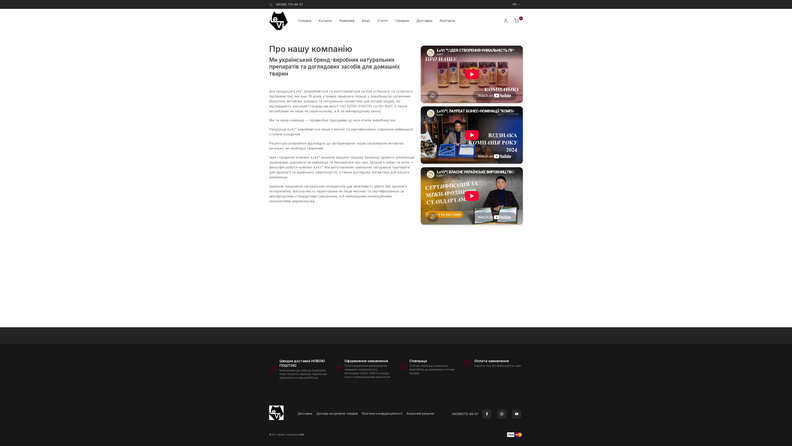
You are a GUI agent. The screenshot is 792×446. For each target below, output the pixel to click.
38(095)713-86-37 (465, 414)
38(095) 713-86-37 (289, 4)
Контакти (447, 21)
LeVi (301, 434)
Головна (304, 21)
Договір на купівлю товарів (337, 413)
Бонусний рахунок (420, 413)
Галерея (402, 21)
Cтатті (382, 21)
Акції (366, 21)
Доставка (424, 21)
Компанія (346, 21)
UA (514, 4)
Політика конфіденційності (382, 413)
